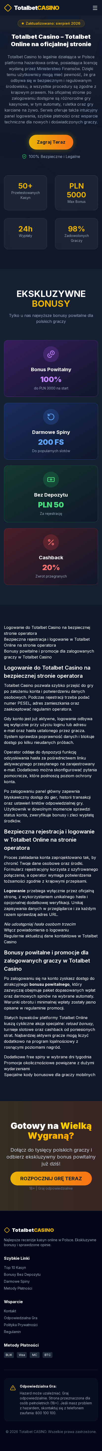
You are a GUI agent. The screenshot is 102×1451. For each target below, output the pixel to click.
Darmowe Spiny (17, 1281)
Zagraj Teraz (51, 142)
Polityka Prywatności (21, 1325)
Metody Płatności (18, 1288)
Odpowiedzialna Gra (20, 1318)
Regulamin (12, 1332)
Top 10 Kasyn (15, 1267)
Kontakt (10, 1311)
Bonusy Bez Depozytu (22, 1274)
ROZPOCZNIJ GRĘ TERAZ (51, 1178)
